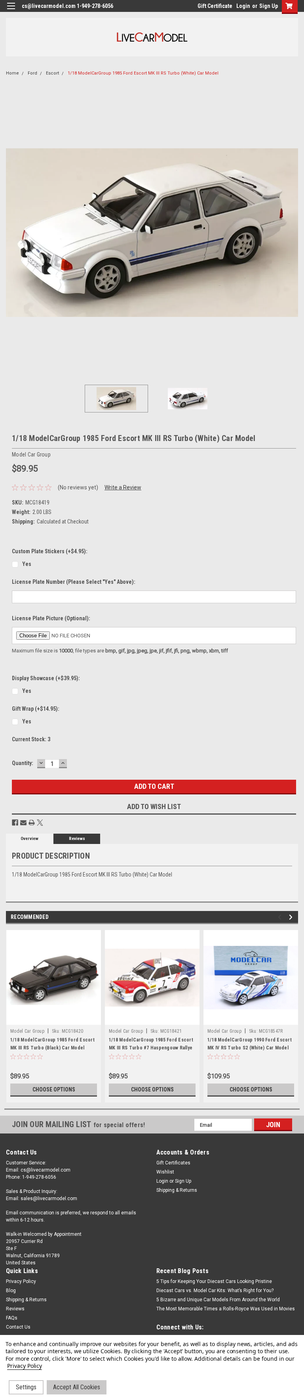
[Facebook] (15, 822)
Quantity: (22, 763)
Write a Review (122, 487)
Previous (12, 232)
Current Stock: (31, 739)
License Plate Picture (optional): (51, 618)
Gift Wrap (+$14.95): (35, 709)
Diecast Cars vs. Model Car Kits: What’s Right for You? (215, 1290)
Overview (29, 838)
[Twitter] (40, 822)
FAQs (11, 1318)
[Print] (31, 822)
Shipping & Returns (176, 1190)
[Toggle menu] (11, 11)
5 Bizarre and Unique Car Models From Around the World (218, 1299)
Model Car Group (27, 1031)
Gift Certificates (173, 1163)
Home (12, 73)
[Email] (23, 822)
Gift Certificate (215, 6)
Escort (52, 73)
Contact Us (18, 1327)
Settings (26, 1387)
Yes (26, 564)
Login (243, 6)
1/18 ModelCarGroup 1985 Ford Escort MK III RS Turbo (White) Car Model (143, 73)
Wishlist (165, 1172)
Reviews (77, 838)
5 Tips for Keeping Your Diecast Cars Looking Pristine (214, 1281)
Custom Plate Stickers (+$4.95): (49, 551)
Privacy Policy (21, 1281)
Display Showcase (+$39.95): (46, 678)
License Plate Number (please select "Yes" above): (73, 582)
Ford (32, 73)
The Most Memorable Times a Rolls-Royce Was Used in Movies (225, 1309)
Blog (11, 1290)
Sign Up (268, 6)
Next (292, 232)
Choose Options (53, 1089)
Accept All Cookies (76, 1387)
